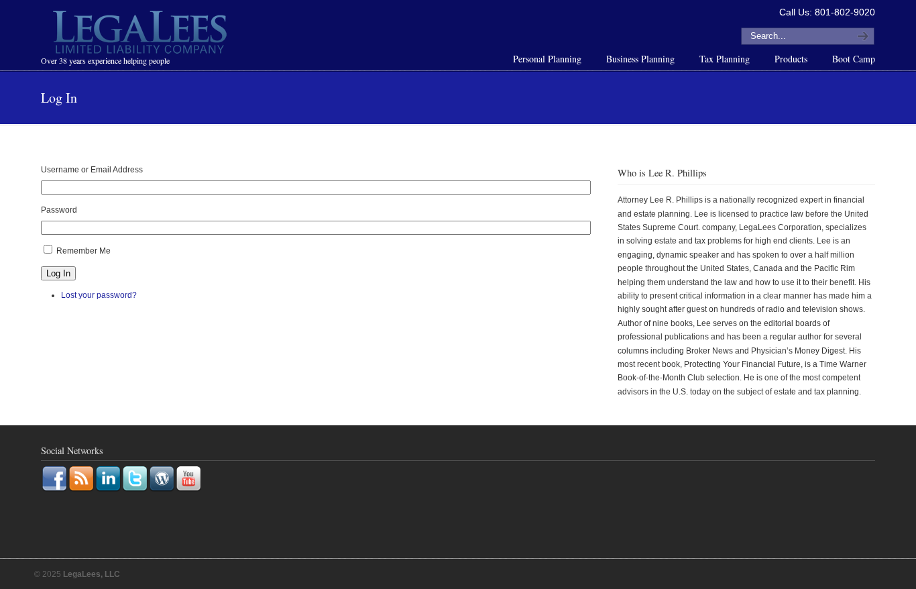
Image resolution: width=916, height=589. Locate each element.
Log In (58, 273)
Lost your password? (99, 295)
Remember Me (83, 251)
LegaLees (141, 34)
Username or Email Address (92, 169)
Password (59, 210)
